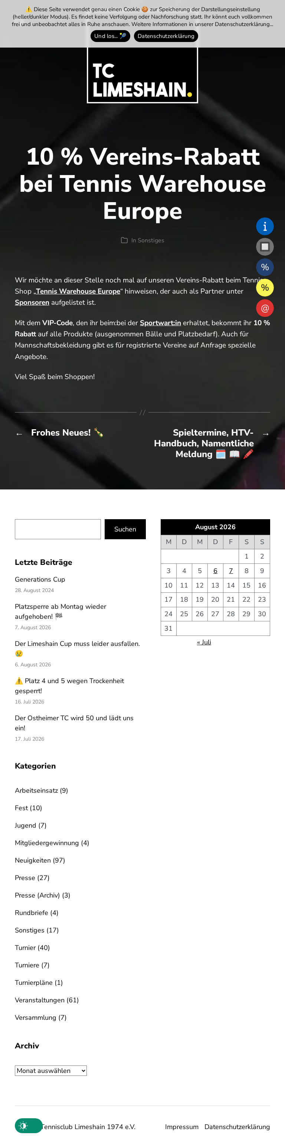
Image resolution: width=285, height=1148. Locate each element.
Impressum (182, 1126)
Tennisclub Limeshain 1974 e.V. (87, 1126)
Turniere (27, 965)
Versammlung (35, 1017)
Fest (21, 807)
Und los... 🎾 (110, 36)
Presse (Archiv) (37, 895)
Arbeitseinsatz (36, 790)
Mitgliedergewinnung (47, 842)
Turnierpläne (34, 982)
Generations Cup (40, 579)
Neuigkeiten (33, 860)
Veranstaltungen (40, 1000)
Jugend (25, 825)
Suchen (125, 529)
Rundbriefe (31, 912)
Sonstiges (151, 240)
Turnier (25, 947)
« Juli (204, 642)
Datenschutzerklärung (237, 1126)
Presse (25, 877)
